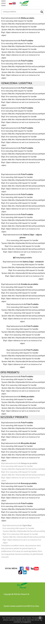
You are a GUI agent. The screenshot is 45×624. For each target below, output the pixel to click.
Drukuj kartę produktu (23, 258)
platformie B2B (24, 606)
